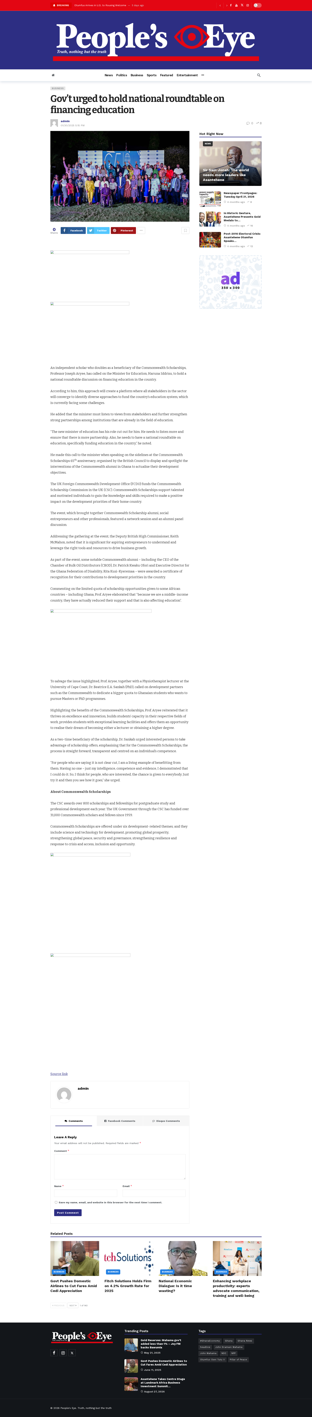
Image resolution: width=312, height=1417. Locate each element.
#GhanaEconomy (210, 1341)
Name (59, 1186)
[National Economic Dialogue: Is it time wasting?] (183, 1258)
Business (58, 88)
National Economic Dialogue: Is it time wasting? (175, 1286)
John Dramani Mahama (228, 1347)
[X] (242, 5)
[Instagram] (247, 5)
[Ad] (230, 282)
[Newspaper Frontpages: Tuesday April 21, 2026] (210, 199)
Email (127, 1186)
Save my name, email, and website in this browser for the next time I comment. (110, 1202)
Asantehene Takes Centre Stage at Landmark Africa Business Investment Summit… (163, 1382)
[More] (203, 75)
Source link (59, 1074)
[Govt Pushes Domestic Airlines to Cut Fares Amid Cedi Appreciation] (74, 1258)
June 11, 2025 (152, 1369)
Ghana (229, 1341)
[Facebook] (231, 5)
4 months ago (236, 202)
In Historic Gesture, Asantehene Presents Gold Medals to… (242, 217)
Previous (59, 1305)
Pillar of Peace (238, 1359)
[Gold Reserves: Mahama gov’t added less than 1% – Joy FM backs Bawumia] (131, 1345)
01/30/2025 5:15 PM (72, 125)
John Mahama (208, 1353)
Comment (61, 1151)
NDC (224, 1353)
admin (65, 121)
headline (205, 1347)
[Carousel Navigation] (223, 5)
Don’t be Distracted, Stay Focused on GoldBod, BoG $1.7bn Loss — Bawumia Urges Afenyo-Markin (130, 5)
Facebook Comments (121, 1120)
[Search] (259, 75)
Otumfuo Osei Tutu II (212, 1359)
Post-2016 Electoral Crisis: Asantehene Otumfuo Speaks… (242, 237)
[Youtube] (236, 5)
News (208, 144)
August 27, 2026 (154, 1391)
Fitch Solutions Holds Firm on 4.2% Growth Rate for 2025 (128, 1286)
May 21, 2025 (152, 1352)
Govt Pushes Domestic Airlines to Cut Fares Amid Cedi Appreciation (73, 1286)
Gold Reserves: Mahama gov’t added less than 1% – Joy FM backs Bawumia (161, 1344)
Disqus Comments (168, 1120)
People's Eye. (68, 1408)
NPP (233, 1353)
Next (72, 1305)
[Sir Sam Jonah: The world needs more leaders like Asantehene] (230, 163)
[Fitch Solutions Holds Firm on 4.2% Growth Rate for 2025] (129, 1258)
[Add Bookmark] (185, 230)
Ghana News (245, 1341)
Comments (76, 1120)
